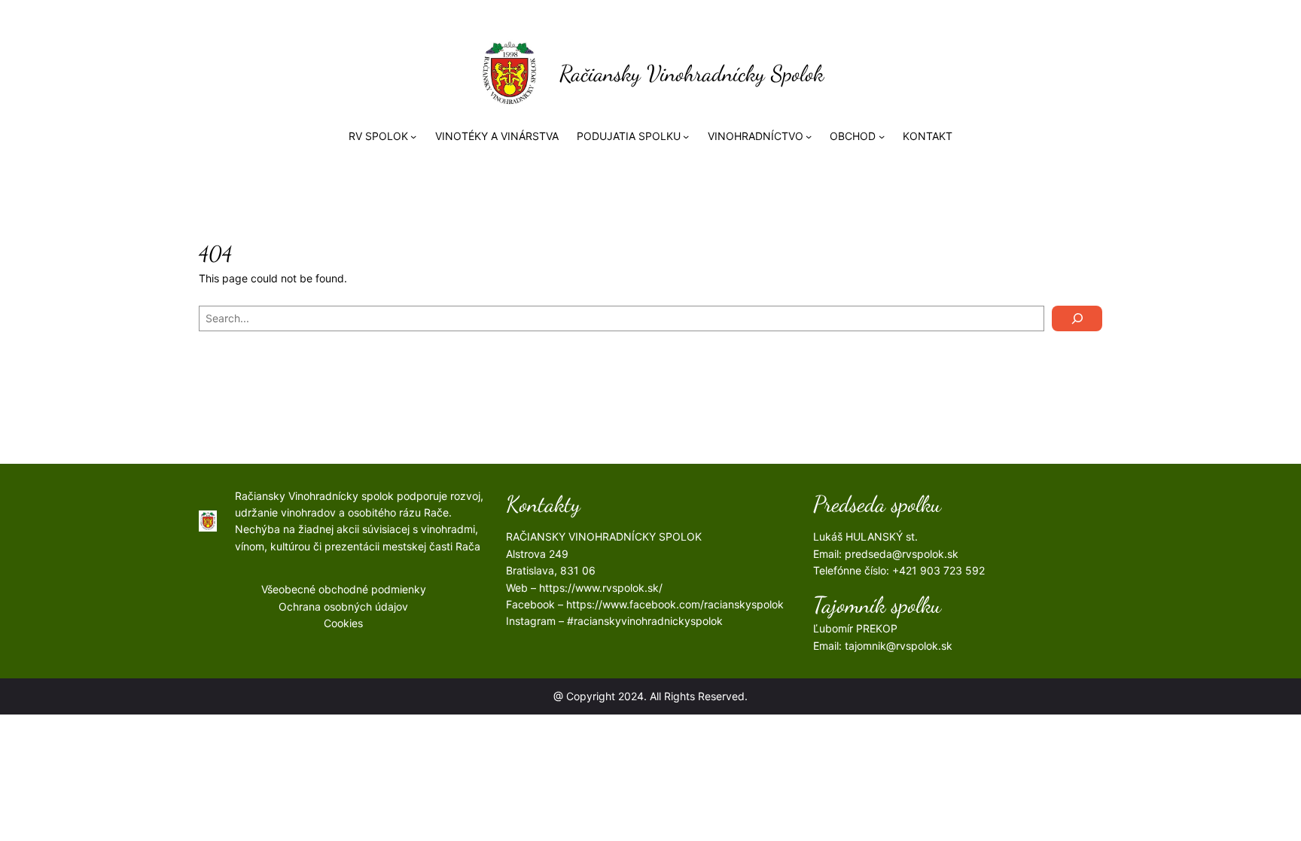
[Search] (1077, 318)
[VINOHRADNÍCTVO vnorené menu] (809, 136)
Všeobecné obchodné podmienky (343, 589)
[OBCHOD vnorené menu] (882, 136)
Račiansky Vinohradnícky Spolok (691, 73)
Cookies (343, 623)
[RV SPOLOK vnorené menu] (413, 136)
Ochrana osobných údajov (343, 606)
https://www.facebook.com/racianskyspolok (675, 604)
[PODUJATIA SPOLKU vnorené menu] (686, 136)
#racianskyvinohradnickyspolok (645, 620)
